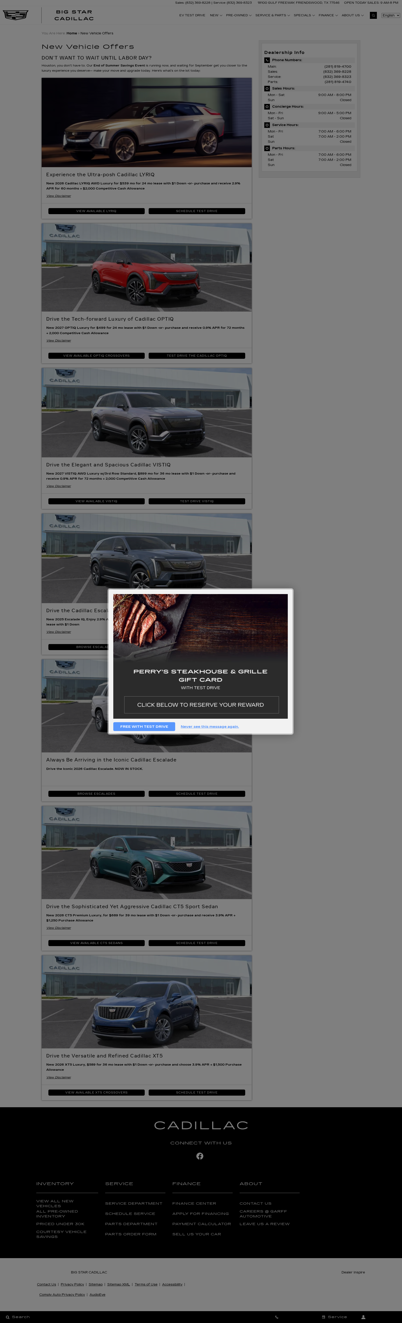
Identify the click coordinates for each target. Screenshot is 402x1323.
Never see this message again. (210, 727)
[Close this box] (292, 588)
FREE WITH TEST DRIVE (144, 727)
